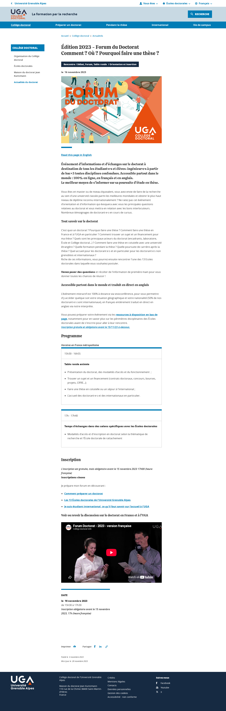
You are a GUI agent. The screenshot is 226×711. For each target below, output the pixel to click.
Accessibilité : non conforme (122, 696)
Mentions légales (116, 681)
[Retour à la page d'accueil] (19, 14)
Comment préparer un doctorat (83, 493)
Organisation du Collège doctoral (26, 58)
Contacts (112, 685)
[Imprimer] (74, 646)
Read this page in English (76, 155)
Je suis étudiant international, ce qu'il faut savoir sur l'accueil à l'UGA (106, 506)
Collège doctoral (25, 48)
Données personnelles (119, 689)
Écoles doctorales (23, 66)
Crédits (111, 677)
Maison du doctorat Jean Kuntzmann (27, 74)
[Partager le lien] (106, 646)
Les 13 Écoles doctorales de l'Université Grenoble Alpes (97, 500)
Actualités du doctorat (26, 82)
